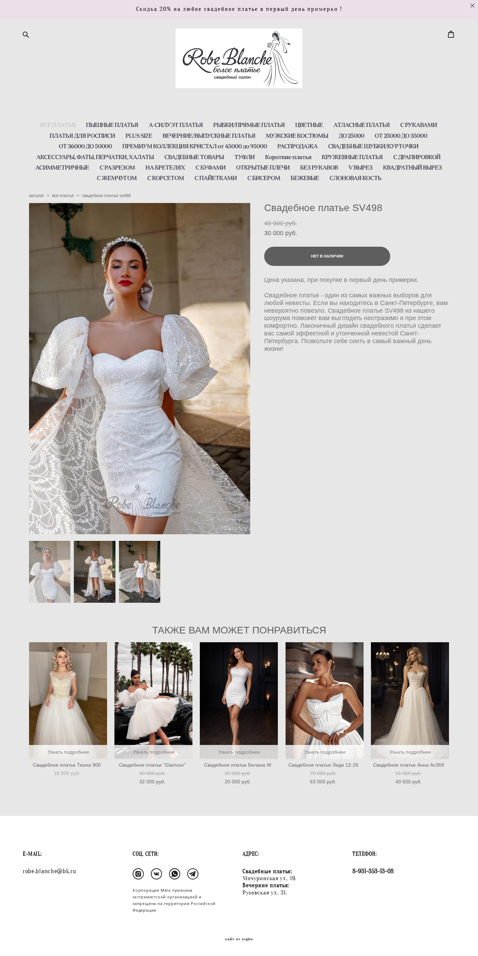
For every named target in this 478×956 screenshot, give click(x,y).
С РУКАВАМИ (418, 124)
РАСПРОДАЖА (297, 146)
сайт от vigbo (239, 939)
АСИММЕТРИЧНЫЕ (62, 167)
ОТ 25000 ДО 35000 (401, 135)
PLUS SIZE (139, 135)
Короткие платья (288, 156)
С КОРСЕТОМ (165, 177)
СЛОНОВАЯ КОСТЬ (355, 177)
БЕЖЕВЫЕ (305, 177)
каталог (36, 195)
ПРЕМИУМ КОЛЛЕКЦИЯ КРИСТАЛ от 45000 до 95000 (194, 146)
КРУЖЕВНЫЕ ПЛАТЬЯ (352, 156)
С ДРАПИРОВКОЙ (417, 156)
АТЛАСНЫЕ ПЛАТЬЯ (361, 124)
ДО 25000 (351, 135)
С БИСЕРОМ (263, 177)
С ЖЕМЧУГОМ (117, 177)
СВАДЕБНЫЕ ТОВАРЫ (194, 156)
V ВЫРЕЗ (361, 167)
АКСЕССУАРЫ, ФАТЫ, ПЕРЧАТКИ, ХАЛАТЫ (95, 156)
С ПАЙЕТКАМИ (216, 177)
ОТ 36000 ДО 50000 (85, 146)
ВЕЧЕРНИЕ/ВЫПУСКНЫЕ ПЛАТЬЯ (209, 135)
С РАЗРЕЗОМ (117, 167)
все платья (63, 195)
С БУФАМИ (211, 167)
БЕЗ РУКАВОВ (319, 167)
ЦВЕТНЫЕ (309, 124)
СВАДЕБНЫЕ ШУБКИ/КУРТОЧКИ (373, 146)
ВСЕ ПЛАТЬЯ (58, 124)
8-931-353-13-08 (373, 871)
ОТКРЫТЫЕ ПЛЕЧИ (263, 167)
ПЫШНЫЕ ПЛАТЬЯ (112, 124)
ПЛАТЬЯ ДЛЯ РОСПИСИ (82, 135)
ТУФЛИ (244, 156)
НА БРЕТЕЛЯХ (165, 167)
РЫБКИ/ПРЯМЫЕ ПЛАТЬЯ (249, 124)
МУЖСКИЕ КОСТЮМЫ (297, 135)
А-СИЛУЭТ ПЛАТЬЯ (176, 124)
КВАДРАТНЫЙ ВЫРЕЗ (412, 167)
